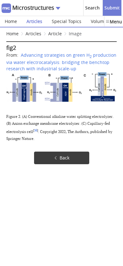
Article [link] (55, 34)
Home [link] (12, 34)
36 (35, 130)
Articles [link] (33, 34)
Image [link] (75, 34)
